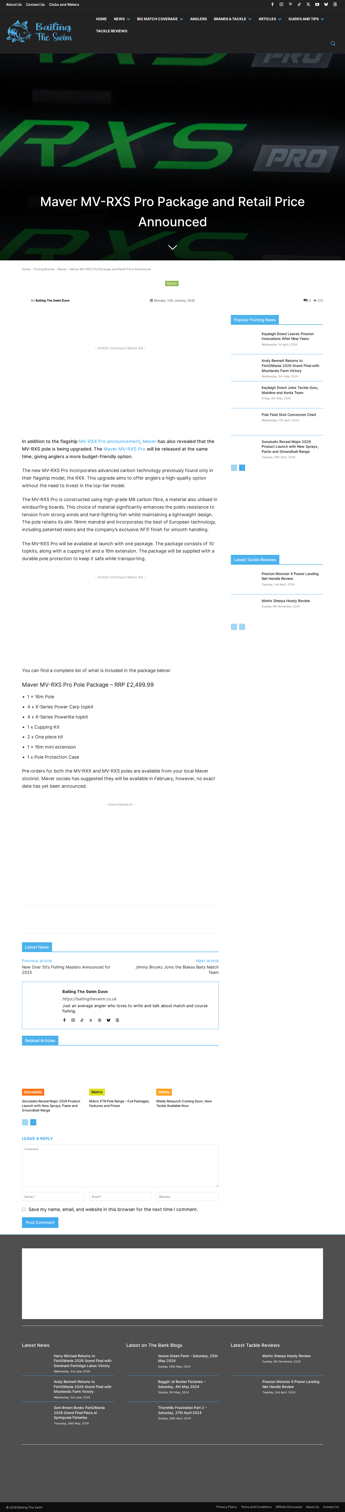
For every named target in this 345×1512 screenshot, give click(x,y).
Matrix (97, 1092)
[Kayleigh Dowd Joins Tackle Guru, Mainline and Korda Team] (245, 395)
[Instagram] (281, 4)
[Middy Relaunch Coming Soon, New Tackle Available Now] (187, 1074)
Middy (164, 1092)
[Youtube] (317, 4)
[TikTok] (299, 4)
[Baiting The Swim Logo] (43, 31)
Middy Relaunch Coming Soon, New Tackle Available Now (184, 1103)
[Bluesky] (326, 4)
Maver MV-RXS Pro (124, 449)
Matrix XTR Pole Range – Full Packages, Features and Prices (119, 1103)
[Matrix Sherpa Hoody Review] (245, 608)
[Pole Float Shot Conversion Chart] (245, 422)
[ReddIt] (112, 320)
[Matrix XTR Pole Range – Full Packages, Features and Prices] (120, 1074)
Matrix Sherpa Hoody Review (286, 601)
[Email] (182, 320)
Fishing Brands (44, 269)
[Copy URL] (170, 320)
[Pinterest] (290, 4)
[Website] (100, 1019)
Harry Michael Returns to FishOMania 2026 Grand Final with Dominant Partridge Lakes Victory (82, 1361)
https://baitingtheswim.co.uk (89, 998)
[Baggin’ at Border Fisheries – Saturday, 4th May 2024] (140, 1389)
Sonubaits (33, 1092)
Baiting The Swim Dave (52, 300)
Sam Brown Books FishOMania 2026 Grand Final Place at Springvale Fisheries (79, 1412)
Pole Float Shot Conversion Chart (289, 414)
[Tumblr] (158, 320)
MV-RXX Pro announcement (109, 441)
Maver (62, 269)
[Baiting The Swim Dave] (26, 300)
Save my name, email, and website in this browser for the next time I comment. (113, 1209)
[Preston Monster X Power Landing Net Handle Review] (245, 581)
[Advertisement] (120, 390)
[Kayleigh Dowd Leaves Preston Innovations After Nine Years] (245, 341)
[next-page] (33, 1122)
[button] (333, 43)
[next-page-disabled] (242, 627)
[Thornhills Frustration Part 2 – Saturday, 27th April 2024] (140, 1415)
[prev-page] (25, 1122)
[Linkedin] (147, 320)
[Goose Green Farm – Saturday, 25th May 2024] (140, 1363)
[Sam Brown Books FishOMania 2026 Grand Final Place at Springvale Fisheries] (36, 1415)
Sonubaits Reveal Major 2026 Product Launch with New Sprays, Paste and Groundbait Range (51, 1105)
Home (26, 269)
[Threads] (335, 4)
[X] (308, 4)
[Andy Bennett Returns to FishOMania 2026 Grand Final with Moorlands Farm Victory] (245, 368)
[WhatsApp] (123, 320)
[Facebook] (272, 4)
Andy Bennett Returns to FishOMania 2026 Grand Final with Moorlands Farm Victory (290, 365)
